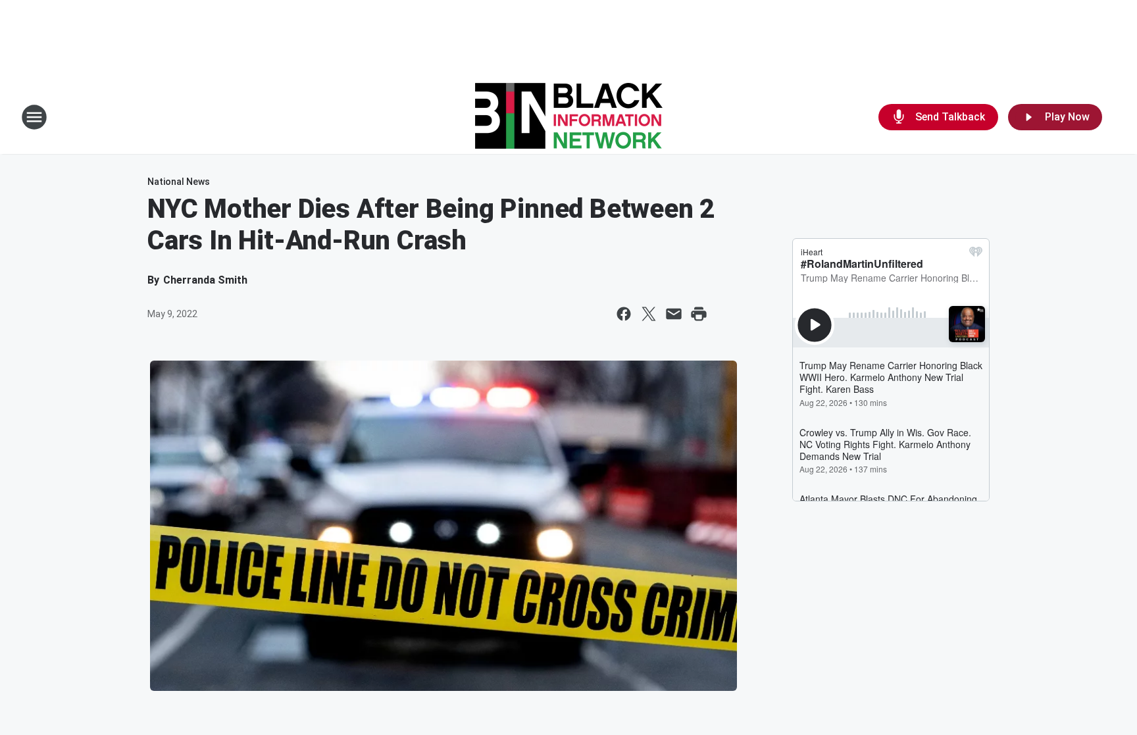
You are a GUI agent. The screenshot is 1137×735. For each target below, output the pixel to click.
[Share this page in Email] (674, 314)
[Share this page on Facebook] (624, 314)
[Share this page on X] (649, 314)
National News (178, 181)
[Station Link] (569, 117)
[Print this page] (699, 314)
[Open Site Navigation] (34, 117)
